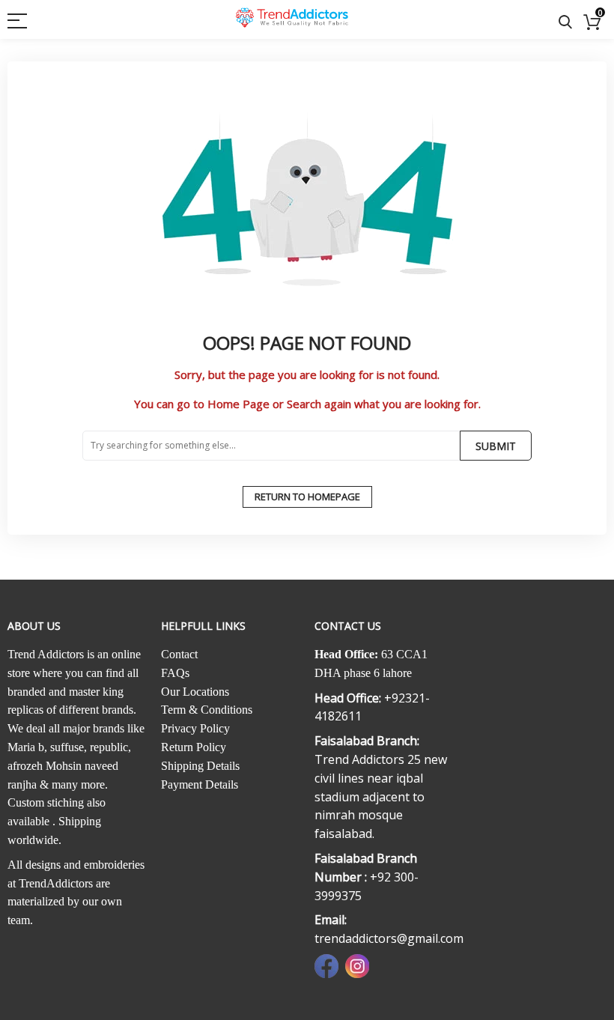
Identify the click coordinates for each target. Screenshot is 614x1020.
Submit (495, 446)
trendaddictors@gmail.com (388, 938)
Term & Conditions (206, 709)
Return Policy (193, 747)
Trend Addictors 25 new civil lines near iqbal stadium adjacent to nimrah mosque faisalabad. (380, 796)
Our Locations (195, 691)
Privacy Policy (195, 728)
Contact (179, 654)
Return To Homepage (307, 496)
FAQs (175, 673)
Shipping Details (200, 765)
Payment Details (199, 784)
